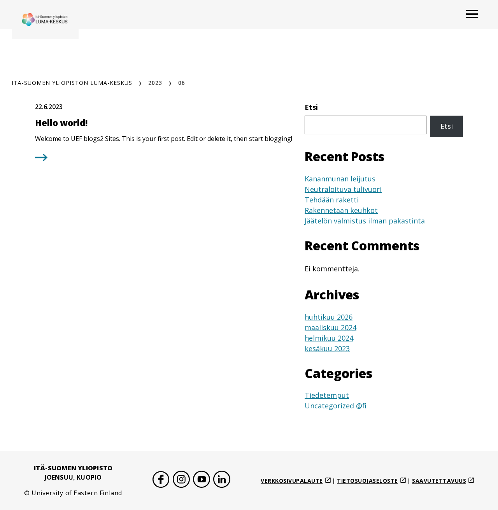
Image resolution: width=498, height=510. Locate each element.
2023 (155, 82)
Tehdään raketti (332, 199)
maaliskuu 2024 (330, 327)
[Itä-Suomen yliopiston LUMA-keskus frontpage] (45, 19)
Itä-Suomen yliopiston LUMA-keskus (72, 82)
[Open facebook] (161, 481)
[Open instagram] (181, 481)
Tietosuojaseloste (367, 480)
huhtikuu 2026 (328, 317)
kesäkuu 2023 (327, 348)
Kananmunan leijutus (340, 178)
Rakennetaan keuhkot (341, 210)
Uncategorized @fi (335, 405)
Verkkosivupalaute (292, 480)
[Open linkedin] (221, 481)
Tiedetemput (327, 395)
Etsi (311, 107)
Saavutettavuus (439, 480)
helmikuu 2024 (329, 338)
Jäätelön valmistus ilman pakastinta (365, 220)
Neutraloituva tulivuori (343, 189)
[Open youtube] (201, 481)
